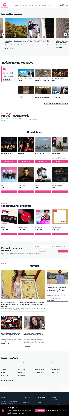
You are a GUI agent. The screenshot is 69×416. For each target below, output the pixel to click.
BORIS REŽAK (4, 366)
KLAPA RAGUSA (21, 369)
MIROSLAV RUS (38, 155)
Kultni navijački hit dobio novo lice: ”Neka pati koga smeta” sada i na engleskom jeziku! (10, 335)
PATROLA (3, 372)
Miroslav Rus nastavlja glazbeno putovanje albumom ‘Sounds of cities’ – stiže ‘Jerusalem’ (28, 41)
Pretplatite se (62, 250)
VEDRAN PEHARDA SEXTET (57, 185)
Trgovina (25, 5)
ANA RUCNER (21, 155)
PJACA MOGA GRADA (6, 226)
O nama (44, 5)
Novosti (38, 5)
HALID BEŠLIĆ (21, 372)
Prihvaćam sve (41, 410)
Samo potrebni (53, 410)
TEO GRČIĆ (37, 185)
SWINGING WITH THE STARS (59, 184)
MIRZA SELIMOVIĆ (22, 185)
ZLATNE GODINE (56, 226)
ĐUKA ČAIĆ (38, 366)
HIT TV (50, 5)
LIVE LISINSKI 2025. (6, 153)
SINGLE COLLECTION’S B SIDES (26, 226)
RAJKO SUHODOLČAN (40, 369)
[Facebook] (62, 1)
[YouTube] (66, 1)
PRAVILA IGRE (4, 375)
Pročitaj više (8, 47)
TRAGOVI (3, 369)
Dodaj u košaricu (9, 161)
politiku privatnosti (42, 250)
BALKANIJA (21, 153)
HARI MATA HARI (56, 369)
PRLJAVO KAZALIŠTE (22, 227)
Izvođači (31, 5)
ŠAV (36, 184)
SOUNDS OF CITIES (40, 153)
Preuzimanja (26, 402)
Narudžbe (25, 399)
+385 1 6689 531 (18, 1)
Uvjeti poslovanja (40, 404)
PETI (36, 226)
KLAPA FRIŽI (3, 227)
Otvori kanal (8, 79)
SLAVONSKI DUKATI (39, 372)
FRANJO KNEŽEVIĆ (22, 366)
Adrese (24, 404)
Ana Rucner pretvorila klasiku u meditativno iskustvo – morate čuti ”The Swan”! (33, 335)
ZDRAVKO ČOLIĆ (22, 363)
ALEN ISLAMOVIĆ (5, 363)
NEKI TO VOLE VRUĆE (40, 363)
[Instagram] (64, 1)
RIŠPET (2, 155)
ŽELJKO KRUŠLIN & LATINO (58, 363)
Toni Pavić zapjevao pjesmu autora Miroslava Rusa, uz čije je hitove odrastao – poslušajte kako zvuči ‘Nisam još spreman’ (56, 290)
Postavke (64, 410)
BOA (53, 366)
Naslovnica (18, 5)
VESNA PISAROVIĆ (39, 227)
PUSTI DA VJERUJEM (23, 184)
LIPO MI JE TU (4, 184)
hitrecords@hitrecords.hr (7, 1)
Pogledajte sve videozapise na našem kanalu (57, 103)
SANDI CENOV (55, 155)
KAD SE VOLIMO (56, 153)
